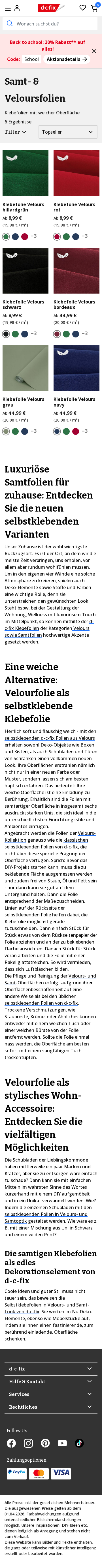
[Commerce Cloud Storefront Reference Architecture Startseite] (52, 8)
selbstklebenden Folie (28, 915)
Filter (13, 132)
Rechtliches (23, 1407)
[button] (94, 51)
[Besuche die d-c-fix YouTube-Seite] (66, 1444)
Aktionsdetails (64, 59)
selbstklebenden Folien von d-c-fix (41, 1003)
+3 (34, 235)
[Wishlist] (82, 8)
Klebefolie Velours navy (74, 402)
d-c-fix (17, 1369)
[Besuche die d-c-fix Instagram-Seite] (32, 1444)
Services (19, 1394)
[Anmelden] (17, 7)
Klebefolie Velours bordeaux (74, 304)
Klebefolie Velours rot (74, 207)
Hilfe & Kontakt (27, 1381)
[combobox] (50, 23)
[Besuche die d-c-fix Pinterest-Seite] (49, 1444)
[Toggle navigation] (8, 9)
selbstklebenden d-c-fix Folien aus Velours (50, 738)
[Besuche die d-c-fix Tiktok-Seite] (79, 1444)
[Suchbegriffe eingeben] (9, 23)
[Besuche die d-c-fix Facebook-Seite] (15, 1444)
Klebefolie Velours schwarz (23, 304)
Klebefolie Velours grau (23, 402)
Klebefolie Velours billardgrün (23, 207)
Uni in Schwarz (77, 1228)
